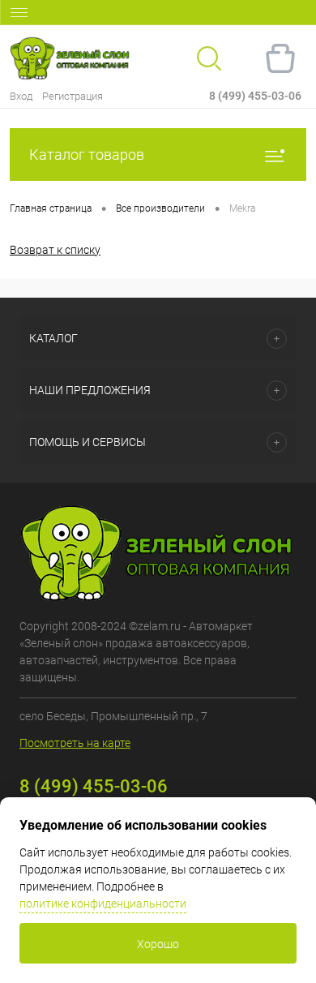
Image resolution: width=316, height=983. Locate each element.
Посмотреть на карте (74, 742)
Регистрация (72, 96)
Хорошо (158, 944)
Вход (21, 96)
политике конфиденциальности (102, 903)
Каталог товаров (86, 154)
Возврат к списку (55, 249)
